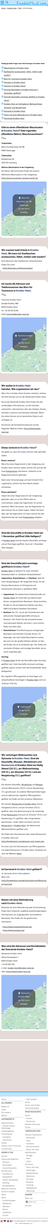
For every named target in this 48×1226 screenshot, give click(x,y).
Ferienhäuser (6, 1134)
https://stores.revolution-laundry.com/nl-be (19, 178)
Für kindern (6, 1112)
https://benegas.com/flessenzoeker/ (18, 268)
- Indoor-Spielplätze (9, 1180)
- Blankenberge (31, 1173)
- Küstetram (30, 1121)
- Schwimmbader (8, 1200)
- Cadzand (29, 1143)
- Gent (27, 1158)
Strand (4, 1156)
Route (27, 1115)
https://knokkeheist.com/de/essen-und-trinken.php (22, 841)
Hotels (4, 1143)
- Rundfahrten (7, 1174)
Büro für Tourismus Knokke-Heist (18, 79)
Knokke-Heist (11, 130)
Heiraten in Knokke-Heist (14, 82)
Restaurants (8, 765)
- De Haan (29, 1179)
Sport (3, 1197)
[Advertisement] (24, 35)
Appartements (7, 1123)
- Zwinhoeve (6, 1140)
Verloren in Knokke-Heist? (15, 86)
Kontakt (28, 1205)
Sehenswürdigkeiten (10, 1159)
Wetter (4, 1115)
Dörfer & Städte (8, 1192)
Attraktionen (26, 784)
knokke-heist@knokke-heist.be (21, 968)
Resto (19, 853)
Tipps (3, 1109)
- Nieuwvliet (30, 1138)
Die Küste (29, 1164)
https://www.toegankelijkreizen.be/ (17, 927)
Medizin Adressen (32, 1124)
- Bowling (5, 1183)
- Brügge (28, 1155)
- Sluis (27, 1141)
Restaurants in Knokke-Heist (24, 804)
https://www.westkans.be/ (13, 930)
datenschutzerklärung (33, 1221)
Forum (27, 1127)
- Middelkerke (31, 1188)
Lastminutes (6, 1149)
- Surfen (4, 1215)
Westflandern (30, 1152)
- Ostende (29, 1185)
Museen (39, 784)
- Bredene (29, 1182)
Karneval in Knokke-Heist (14, 111)
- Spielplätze (6, 1177)
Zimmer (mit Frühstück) (11, 1146)
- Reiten (4, 1209)
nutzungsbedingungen (19, 1221)
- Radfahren (6, 1203)
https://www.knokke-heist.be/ (18, 971)
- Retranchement (32, 1146)
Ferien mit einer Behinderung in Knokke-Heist (23, 115)
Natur (3, 1194)
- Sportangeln (31, 1099)
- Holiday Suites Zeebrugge (8, 1127)
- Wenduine (30, 1176)
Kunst (27, 1102)
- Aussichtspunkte (9, 1168)
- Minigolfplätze (8, 1186)
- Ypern (28, 1161)
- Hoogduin (6, 1137)
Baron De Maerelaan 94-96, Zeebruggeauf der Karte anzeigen (24, 205)
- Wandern (5, 1206)
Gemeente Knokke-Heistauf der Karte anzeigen (24, 998)
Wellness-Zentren (8, 1189)
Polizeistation (11, 471)
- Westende (30, 1191)
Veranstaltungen (32, 1108)
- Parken (28, 1118)
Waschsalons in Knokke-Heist (16, 68)
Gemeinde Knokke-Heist (14, 118)
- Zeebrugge (30, 1170)
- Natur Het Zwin (32, 1149)
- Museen (5, 1162)
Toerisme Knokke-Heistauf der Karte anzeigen (25, 341)
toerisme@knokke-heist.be (17, 314)
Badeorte (5, 1106)
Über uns (29, 1198)
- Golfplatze (6, 1212)
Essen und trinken (32, 1105)
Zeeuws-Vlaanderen (33, 1135)
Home (3, 1099)
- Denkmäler (6, 1165)
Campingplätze (7, 1131)
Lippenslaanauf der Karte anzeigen (24, 710)
